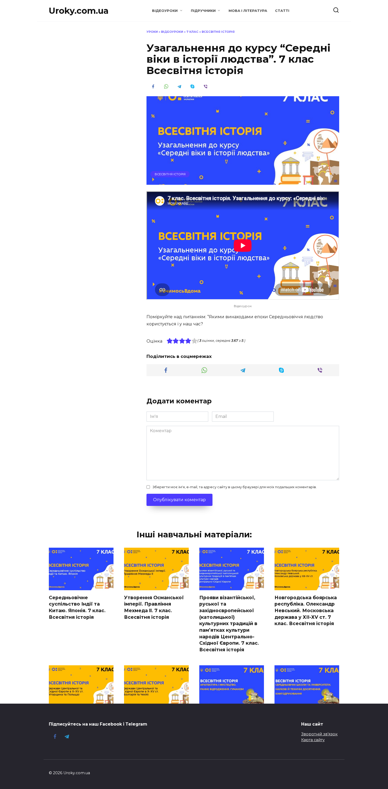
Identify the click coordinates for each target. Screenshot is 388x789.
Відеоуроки (165, 11)
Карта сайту (313, 739)
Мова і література (248, 11)
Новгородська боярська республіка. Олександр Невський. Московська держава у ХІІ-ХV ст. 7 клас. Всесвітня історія (306, 610)
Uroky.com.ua (78, 11)
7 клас (192, 32)
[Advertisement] (88, 109)
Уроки (152, 32)
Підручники (203, 11)
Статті (282, 11)
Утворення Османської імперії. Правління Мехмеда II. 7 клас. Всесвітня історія (154, 607)
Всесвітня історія (218, 32)
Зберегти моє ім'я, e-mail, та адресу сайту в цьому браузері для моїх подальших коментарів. (235, 487)
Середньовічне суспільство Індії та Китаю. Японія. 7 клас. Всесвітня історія (77, 607)
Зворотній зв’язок (319, 734)
